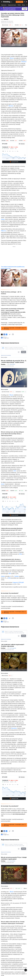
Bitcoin (12, 58)
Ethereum (23, 61)
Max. (17, 151)
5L (15, 151)
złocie (2, 484)
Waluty (23, 5)
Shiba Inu (3, 230)
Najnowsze (4, 5)
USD (14, 471)
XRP (9, 573)
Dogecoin (15, 582)
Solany (3, 219)
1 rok (12, 151)
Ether (20, 554)
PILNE (19, 5)
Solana (3, 576)
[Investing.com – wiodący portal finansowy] (7, 2)
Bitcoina (11, 106)
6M (9, 151)
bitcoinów (14, 728)
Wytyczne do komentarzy (6, 355)
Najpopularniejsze (12, 5)
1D (3, 151)
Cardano (16, 576)
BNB (9, 578)
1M (7, 151)
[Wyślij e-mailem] (13, 334)
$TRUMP (21, 582)
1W (5, 151)
